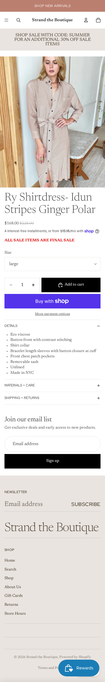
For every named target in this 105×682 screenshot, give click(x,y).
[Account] (86, 20)
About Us (12, 587)
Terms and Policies (52, 668)
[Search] (18, 20)
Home (9, 561)
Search (10, 570)
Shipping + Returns (21, 398)
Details (10, 326)
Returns (11, 605)
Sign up (52, 461)
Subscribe (86, 504)
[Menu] (6, 20)
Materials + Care (19, 385)
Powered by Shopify (75, 657)
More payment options (52, 314)
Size (7, 253)
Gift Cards (13, 596)
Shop (8, 578)
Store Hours (15, 614)
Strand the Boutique (42, 657)
